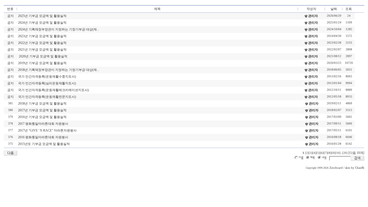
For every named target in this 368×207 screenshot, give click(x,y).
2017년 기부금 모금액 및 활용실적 (42, 110)
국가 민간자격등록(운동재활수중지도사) (47, 76)
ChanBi (359, 167)
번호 (10, 9)
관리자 (313, 16)
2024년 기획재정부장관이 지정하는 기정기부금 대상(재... (58, 29)
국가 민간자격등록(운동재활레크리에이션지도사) (53, 90)
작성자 (311, 9)
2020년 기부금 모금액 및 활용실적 (42, 56)
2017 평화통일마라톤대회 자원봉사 (43, 124)
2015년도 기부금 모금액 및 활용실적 (44, 144)
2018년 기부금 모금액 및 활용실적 (42, 103)
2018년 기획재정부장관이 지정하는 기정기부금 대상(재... (58, 70)
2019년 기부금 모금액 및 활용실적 (42, 63)
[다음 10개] (356, 153)
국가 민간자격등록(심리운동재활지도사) (47, 83)
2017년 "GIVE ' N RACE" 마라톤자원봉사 (47, 130)
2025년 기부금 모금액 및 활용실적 (42, 16)
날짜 (334, 9)
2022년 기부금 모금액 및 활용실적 (42, 43)
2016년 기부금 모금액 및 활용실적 (42, 117)
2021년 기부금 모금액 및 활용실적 (42, 49)
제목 (157, 9)
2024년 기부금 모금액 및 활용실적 (42, 23)
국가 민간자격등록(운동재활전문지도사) (47, 97)
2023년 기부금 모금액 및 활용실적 (42, 36)
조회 (348, 9)
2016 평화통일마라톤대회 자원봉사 (43, 137)
